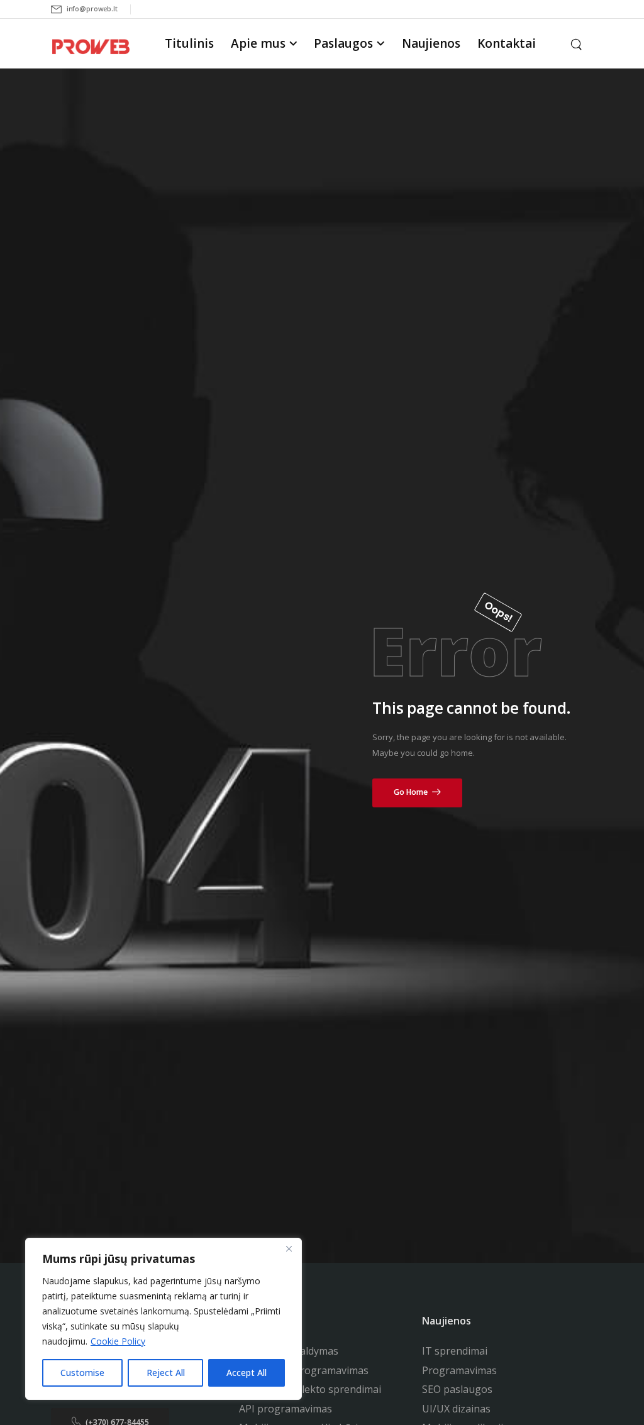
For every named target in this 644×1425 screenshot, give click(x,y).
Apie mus (258, 43)
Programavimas (459, 1370)
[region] (163, 1319)
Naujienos (431, 43)
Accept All (246, 1373)
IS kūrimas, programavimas (304, 1370)
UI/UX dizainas (456, 1409)
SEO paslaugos (457, 1389)
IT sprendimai (454, 1351)
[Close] (288, 1248)
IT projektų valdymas (288, 1351)
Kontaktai (506, 43)
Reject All (166, 1373)
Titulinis (189, 43)
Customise (82, 1373)
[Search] (577, 43)
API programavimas (285, 1409)
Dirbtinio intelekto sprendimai (310, 1389)
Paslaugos (343, 43)
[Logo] (90, 46)
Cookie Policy (118, 1341)
